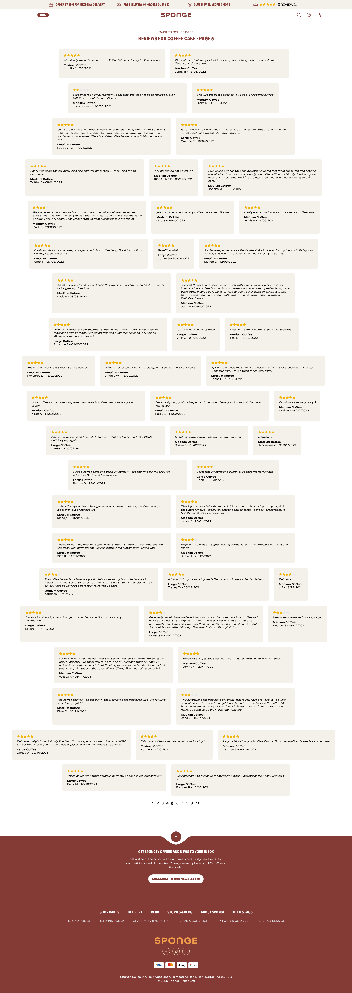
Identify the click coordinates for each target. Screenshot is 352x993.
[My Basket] (318, 14)
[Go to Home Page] (176, 15)
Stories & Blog (179, 912)
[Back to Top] (176, 836)
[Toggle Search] (298, 14)
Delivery (135, 912)
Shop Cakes (109, 912)
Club (155, 912)
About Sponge (213, 912)
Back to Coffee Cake (176, 32)
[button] (275, 5)
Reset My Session (271, 920)
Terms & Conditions (194, 920)
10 (198, 803)
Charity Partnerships (151, 920)
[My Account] (308, 14)
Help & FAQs (243, 912)
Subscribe (176, 879)
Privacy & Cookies (233, 920)
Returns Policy (112, 920)
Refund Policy (79, 920)
